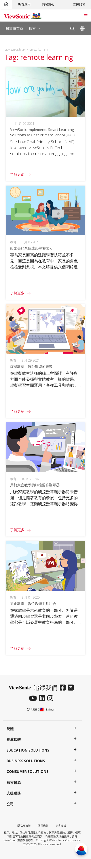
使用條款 (43, 825)
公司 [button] (10, 804)
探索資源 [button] (14, 782)
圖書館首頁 (14, 28)
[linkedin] (43, 698)
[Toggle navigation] (85, 15)
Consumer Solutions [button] (27, 771)
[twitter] (72, 687)
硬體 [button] (10, 728)
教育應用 (24, 4)
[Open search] (72, 27)
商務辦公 (48, 4)
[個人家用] (6, 4)
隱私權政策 (24, 825)
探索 (32, 28)
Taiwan (50, 709)
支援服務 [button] (14, 793)
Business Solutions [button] (26, 760)
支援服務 (79, 4)
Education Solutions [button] (28, 750)
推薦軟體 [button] (14, 739)
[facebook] (64, 687)
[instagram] (51, 698)
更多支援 (61, 825)
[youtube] (34, 698)
